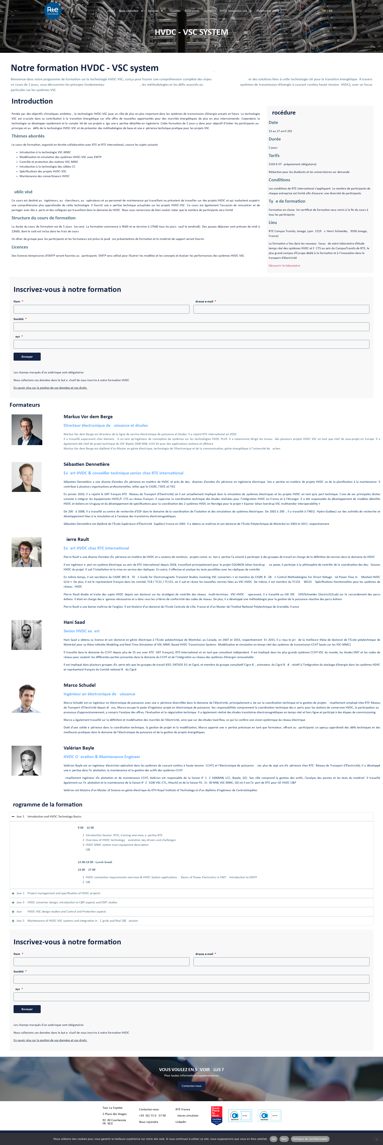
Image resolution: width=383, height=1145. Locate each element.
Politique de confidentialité (310, 1138)
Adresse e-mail (203, 301)
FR (324, 11)
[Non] (376, 1139)
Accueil (110, 11)
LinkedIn (181, 1122)
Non (284, 1138)
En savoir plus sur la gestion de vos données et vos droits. (50, 388)
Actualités (174, 11)
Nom (17, 301)
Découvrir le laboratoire (284, 265)
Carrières (209, 11)
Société (19, 319)
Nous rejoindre (148, 1122)
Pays (17, 336)
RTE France (183, 1109)
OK (273, 1138)
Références (192, 11)
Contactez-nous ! (150, 1109)
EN (330, 11)
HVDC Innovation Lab (233, 11)
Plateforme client (268, 11)
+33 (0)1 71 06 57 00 (152, 1115)
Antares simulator (187, 1115)
